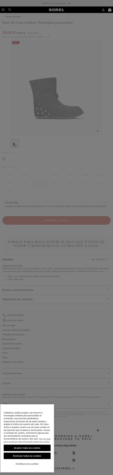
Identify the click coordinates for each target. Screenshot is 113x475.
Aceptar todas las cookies (27, 448)
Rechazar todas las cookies (27, 456)
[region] (27, 438)
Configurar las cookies (27, 463)
